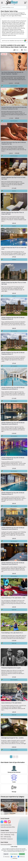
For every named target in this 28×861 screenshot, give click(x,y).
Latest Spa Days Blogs (6, 825)
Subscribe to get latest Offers (8, 827)
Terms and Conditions (6, 844)
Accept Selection (13, 854)
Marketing (15, 858)
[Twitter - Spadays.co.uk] (9, 823)
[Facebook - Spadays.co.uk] (2, 823)
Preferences (22, 856)
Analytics (14, 856)
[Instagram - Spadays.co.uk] (5, 823)
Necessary (7, 856)
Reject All (6, 854)
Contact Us (10, 839)
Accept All (22, 854)
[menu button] (2, 3)
